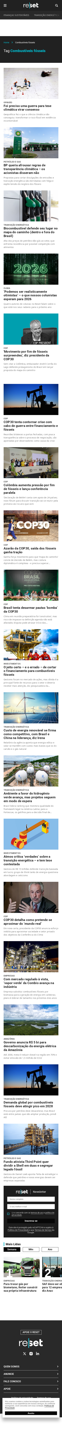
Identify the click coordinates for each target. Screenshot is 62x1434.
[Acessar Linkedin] (38, 1354)
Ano (50, 1249)
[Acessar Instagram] (31, 1354)
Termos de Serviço (43, 1230)
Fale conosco (12, 1381)
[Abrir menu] (5, 5)
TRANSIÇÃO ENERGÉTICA (46, 15)
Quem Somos (11, 1366)
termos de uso (37, 1213)
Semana (11, 1249)
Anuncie (9, 1374)
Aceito (31, 1413)
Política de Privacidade (18, 1230)
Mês (31, 1249)
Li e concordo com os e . (33, 1214)
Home (6, 42)
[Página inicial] (31, 1343)
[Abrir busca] (56, 5)
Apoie (7, 1388)
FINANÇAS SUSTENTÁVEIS (16, 15)
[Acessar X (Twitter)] (25, 1354)
